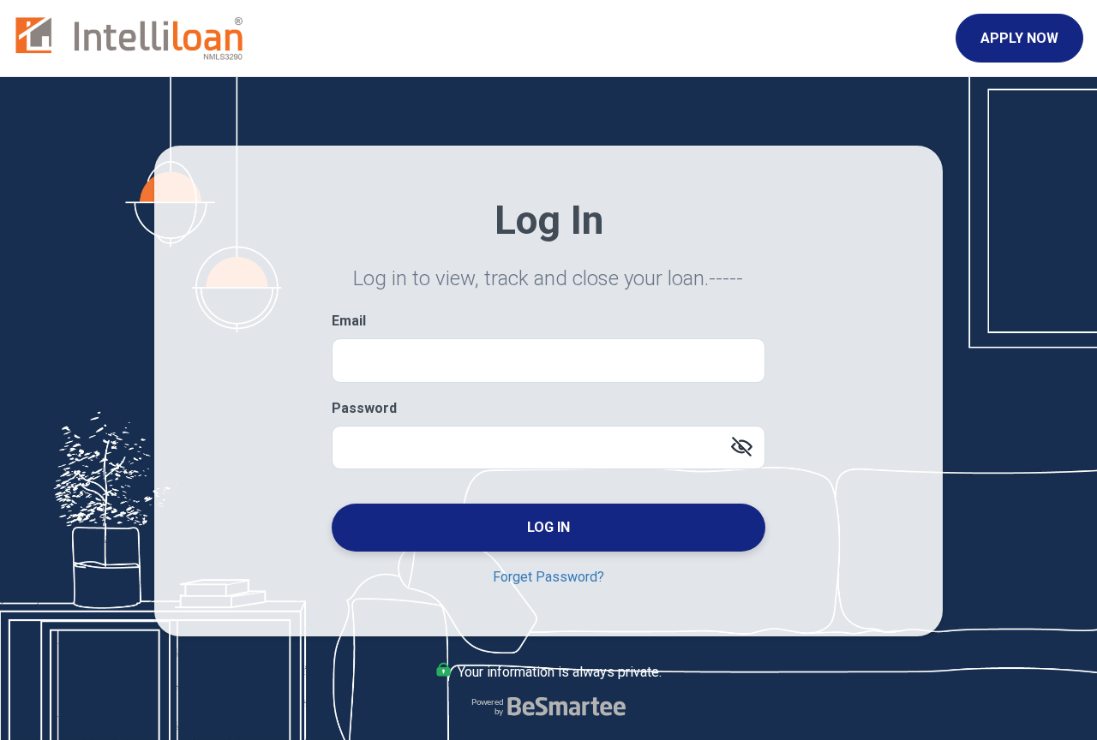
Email (349, 321)
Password (364, 408)
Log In (548, 527)
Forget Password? (548, 577)
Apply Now (1019, 38)
